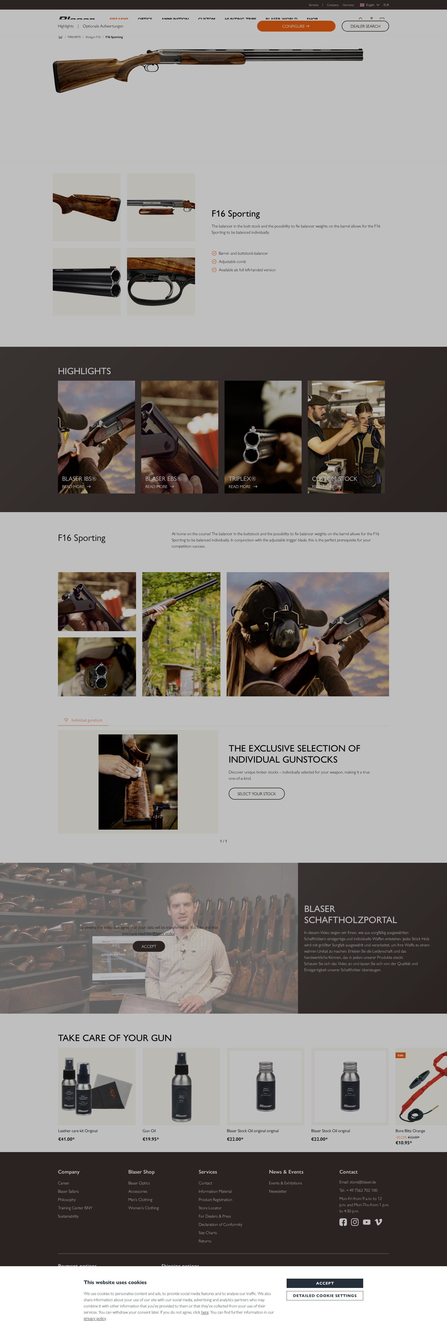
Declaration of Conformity (220, 1224)
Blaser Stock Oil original (330, 1130)
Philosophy (67, 1199)
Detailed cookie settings (325, 1295)
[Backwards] (210, 841)
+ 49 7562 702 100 (361, 1190)
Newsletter (278, 1191)
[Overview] (60, 38)
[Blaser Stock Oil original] (350, 1086)
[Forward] (236, 841)
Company (333, 4)
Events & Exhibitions (285, 1183)
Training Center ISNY (75, 1207)
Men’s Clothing (140, 1199)
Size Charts (208, 1232)
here (204, 1312)
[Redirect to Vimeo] (378, 1223)
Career (63, 1183)
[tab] (83, 720)
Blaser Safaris (68, 1191)
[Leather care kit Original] (97, 1086)
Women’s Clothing (143, 1207)
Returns (205, 1241)
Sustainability (68, 1216)
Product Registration (215, 1199)
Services (313, 4)
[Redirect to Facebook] (343, 1223)
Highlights (66, 26)
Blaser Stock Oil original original (253, 1130)
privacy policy (95, 1318)
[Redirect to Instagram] (355, 1223)
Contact (205, 1183)
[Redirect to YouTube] (366, 1223)
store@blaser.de (363, 1182)
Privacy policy (164, 933)
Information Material (215, 1191)
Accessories (137, 1191)
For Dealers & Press (215, 1216)
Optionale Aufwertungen (103, 26)
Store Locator (210, 1207)
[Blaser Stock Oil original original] (265, 1086)
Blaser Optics (139, 1183)
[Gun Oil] (181, 1086)
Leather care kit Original (78, 1130)
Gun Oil (149, 1130)
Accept (325, 1283)
